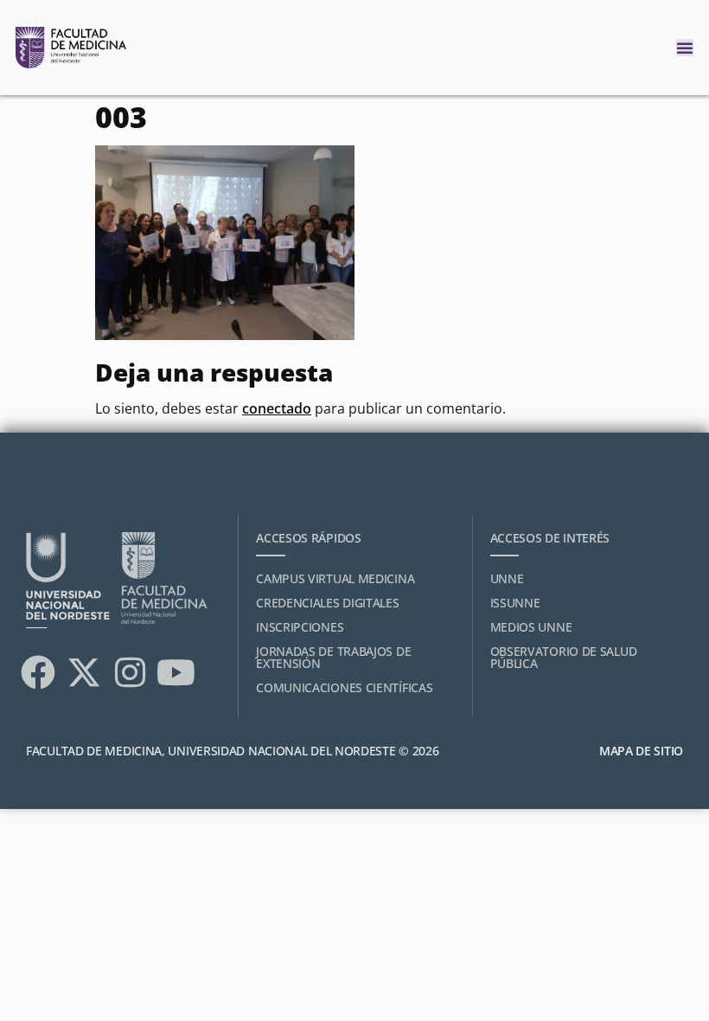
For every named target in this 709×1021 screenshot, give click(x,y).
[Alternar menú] (684, 47)
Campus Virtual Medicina (335, 578)
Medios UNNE (531, 627)
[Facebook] (38, 672)
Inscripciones (299, 627)
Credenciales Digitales (327, 602)
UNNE (507, 578)
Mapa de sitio (641, 750)
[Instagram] (129, 672)
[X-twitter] (84, 672)
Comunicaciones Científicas (344, 687)
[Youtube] (175, 672)
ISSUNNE (515, 602)
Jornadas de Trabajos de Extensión (333, 657)
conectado (276, 408)
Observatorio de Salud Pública (563, 657)
